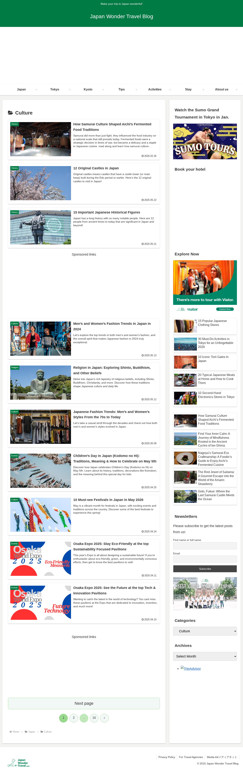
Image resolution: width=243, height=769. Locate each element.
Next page (84, 703)
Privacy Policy (167, 757)
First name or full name (187, 539)
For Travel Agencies (191, 757)
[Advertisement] (121, 55)
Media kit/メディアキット (222, 757)
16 (94, 717)
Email (176, 553)
